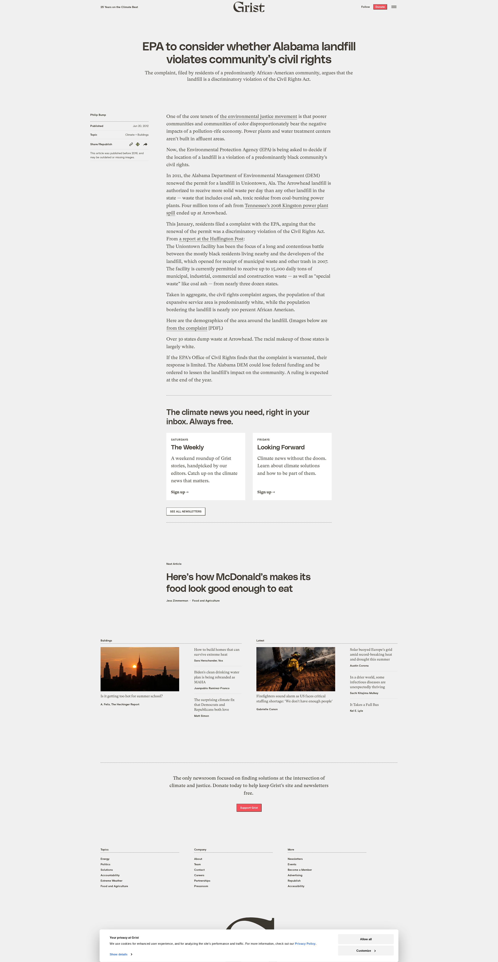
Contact (199, 869)
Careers (199, 875)
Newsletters (295, 858)
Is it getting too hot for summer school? (132, 696)
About (198, 858)
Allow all (366, 939)
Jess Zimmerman (177, 600)
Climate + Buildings (137, 134)
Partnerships (202, 880)
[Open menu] (393, 7)
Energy (105, 858)
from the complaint (187, 328)
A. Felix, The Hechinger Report (120, 704)
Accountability (110, 875)
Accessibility (296, 886)
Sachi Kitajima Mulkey (364, 693)
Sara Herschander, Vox (208, 660)
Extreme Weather (111, 880)
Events (292, 864)
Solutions (107, 869)
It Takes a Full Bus (364, 705)
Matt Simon (201, 715)
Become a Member (300, 869)
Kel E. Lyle (356, 710)
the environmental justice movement (258, 116)
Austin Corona (359, 665)
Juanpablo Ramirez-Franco (212, 688)
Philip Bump (98, 114)
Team (197, 864)
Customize (363, 950)
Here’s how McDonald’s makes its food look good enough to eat (238, 582)
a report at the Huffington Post (211, 239)
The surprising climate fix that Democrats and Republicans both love (214, 705)
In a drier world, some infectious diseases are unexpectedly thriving (368, 682)
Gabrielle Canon (267, 709)
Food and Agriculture (206, 600)
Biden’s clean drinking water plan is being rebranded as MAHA (216, 677)
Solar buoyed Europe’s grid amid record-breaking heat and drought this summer (371, 654)
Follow (365, 6)
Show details (118, 954)
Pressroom (201, 886)
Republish (294, 880)
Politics (105, 864)
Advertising (295, 875)
